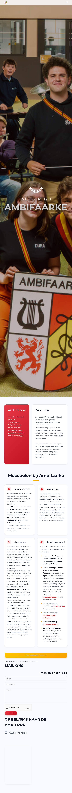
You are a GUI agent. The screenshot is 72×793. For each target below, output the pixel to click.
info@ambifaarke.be (50, 597)
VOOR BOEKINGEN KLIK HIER (36, 655)
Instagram (47, 618)
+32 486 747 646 (59, 606)
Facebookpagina (49, 615)
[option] (36, 198)
